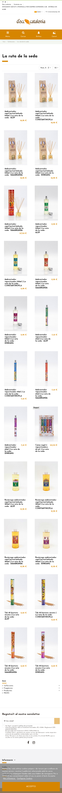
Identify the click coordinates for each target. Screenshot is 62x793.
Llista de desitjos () (53, 11)
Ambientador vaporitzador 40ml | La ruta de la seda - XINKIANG (12, 449)
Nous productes (7, 4)
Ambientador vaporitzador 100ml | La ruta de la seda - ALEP (42, 228)
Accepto (31, 786)
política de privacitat (25, 726)
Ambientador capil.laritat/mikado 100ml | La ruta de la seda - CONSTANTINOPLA (44, 116)
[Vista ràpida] (27, 82)
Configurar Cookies (24, 778)
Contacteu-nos (18, 4)
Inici (4, 681)
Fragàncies (8, 688)
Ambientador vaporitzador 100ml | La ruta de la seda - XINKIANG (11, 339)
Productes (8, 691)
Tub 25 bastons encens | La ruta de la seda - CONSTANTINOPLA (46, 615)
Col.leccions (8, 686)
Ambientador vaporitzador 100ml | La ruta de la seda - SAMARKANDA (42, 284)
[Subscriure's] (57, 721)
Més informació (9, 778)
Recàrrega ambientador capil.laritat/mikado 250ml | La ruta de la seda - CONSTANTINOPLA (45, 504)
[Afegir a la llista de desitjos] (27, 77)
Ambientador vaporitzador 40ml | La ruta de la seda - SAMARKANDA (42, 394)
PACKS (6, 693)
